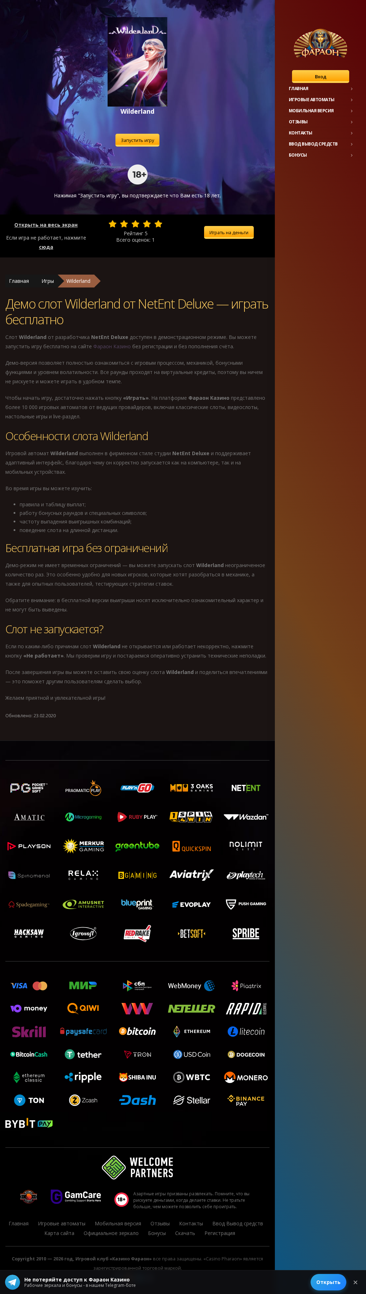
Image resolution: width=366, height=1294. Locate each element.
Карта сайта (59, 1233)
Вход (320, 76)
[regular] (135, 223)
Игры (47, 280)
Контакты (300, 133)
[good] (147, 223)
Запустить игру (137, 140)
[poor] (124, 223)
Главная (298, 88)
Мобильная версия (311, 111)
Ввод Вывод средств (313, 144)
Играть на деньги (228, 232)
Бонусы (298, 155)
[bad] (113, 223)
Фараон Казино (112, 346)
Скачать (185, 1233)
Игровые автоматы (312, 100)
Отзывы (298, 122)
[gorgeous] (158, 223)
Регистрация (219, 1233)
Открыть (328, 1282)
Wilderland (78, 280)
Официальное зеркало (111, 1233)
